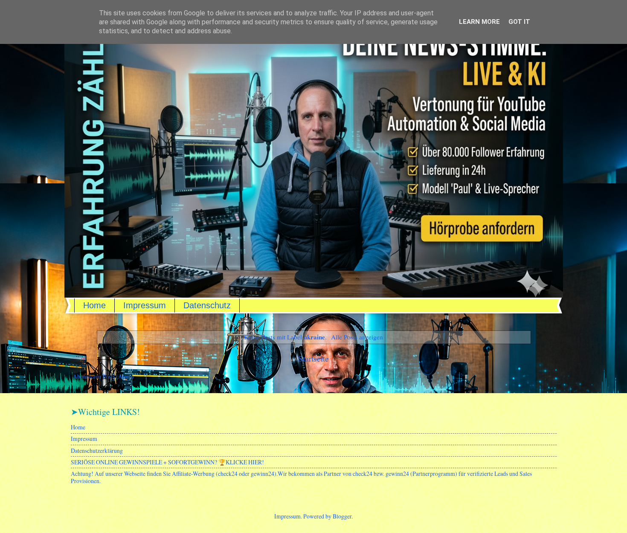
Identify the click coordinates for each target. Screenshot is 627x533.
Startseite (313, 358)
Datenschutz (207, 305)
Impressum (144, 305)
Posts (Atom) (118, 376)
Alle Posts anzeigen (357, 337)
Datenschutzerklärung (97, 450)
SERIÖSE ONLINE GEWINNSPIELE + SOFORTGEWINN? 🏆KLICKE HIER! (167, 462)
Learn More (479, 22)
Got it (519, 22)
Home (94, 305)
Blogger (342, 516)
